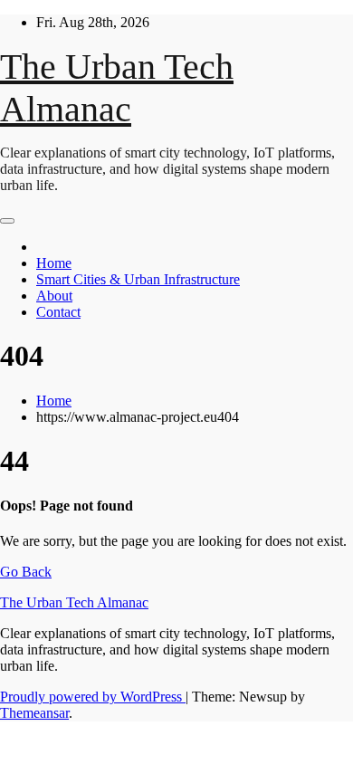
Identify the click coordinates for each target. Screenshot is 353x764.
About (54, 295)
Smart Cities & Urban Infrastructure (138, 279)
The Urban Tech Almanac (74, 602)
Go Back (26, 571)
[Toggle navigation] (7, 221)
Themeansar (34, 713)
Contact (58, 312)
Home (54, 263)
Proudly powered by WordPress (93, 696)
